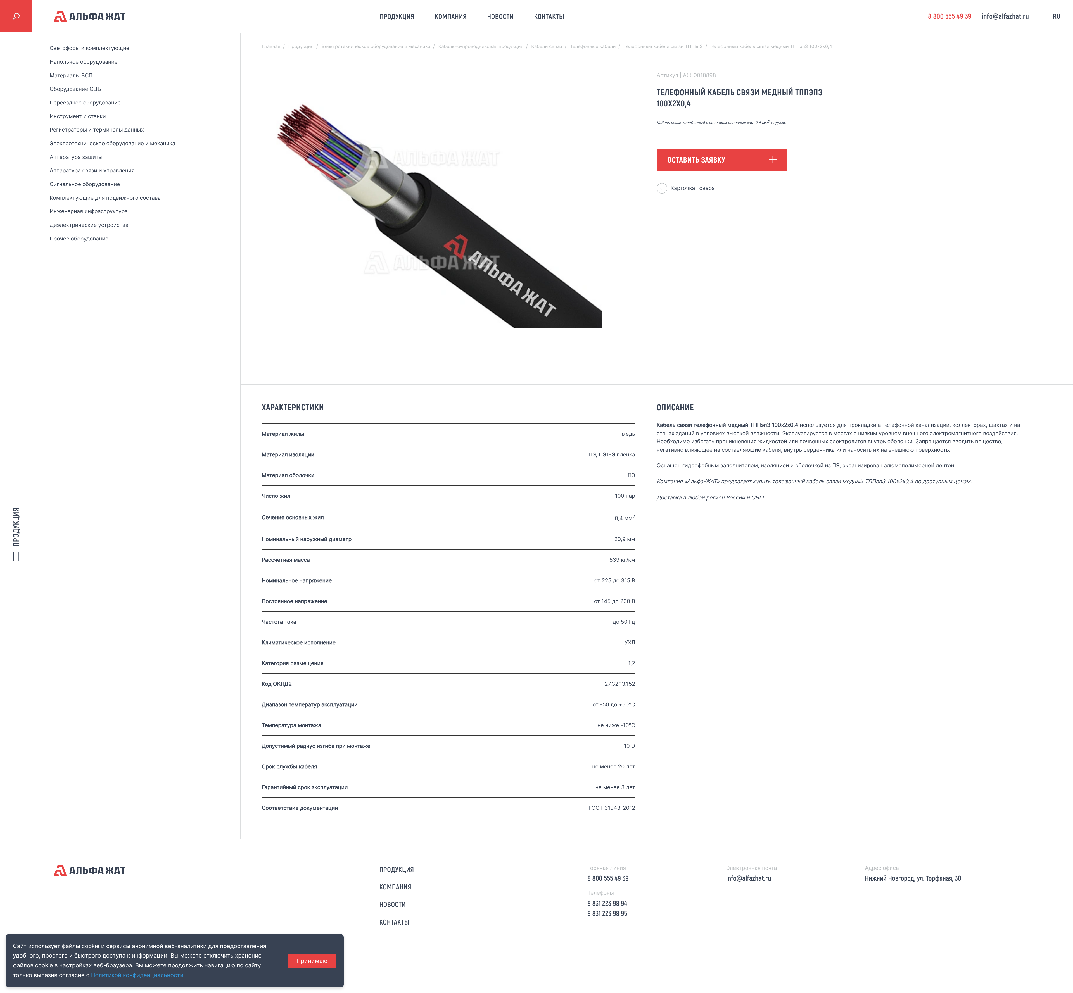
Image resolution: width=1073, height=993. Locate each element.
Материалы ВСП (71, 75)
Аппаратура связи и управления (92, 170)
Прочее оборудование (79, 238)
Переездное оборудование (85, 102)
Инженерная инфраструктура (89, 211)
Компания (451, 16)
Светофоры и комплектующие (89, 48)
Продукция (397, 16)
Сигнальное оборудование (85, 184)
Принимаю (311, 960)
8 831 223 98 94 (607, 903)
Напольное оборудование (84, 61)
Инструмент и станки (78, 116)
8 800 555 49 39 (949, 16)
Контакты (549, 16)
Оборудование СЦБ (75, 88)
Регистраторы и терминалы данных (97, 129)
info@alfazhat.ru (1005, 16)
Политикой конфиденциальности (137, 974)
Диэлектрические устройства (89, 225)
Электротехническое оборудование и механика (112, 143)
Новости (500, 16)
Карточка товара (693, 188)
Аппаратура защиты (76, 157)
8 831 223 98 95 (607, 913)
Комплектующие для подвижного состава (105, 197)
